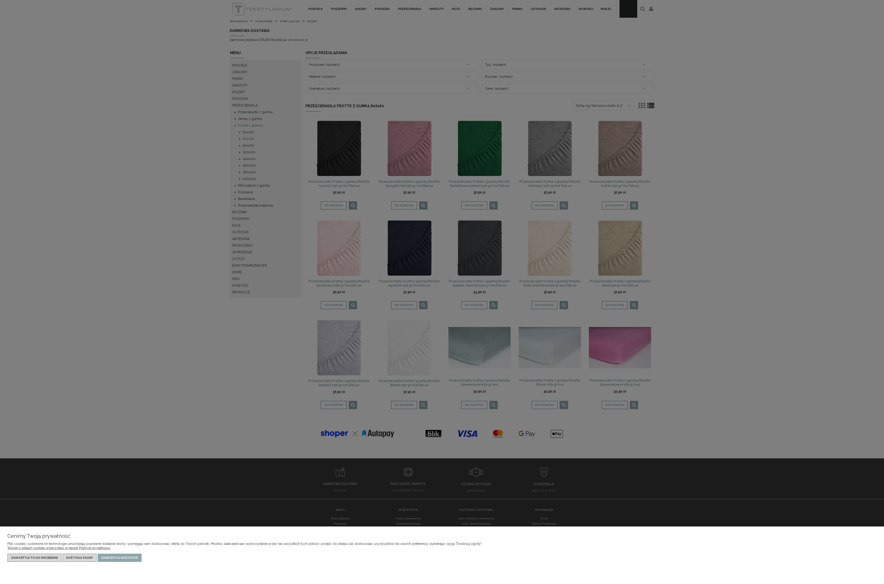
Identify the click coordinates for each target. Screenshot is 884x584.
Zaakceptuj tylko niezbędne (34, 557)
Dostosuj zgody (79, 557)
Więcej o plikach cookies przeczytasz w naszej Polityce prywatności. (59, 548)
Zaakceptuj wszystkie (119, 557)
